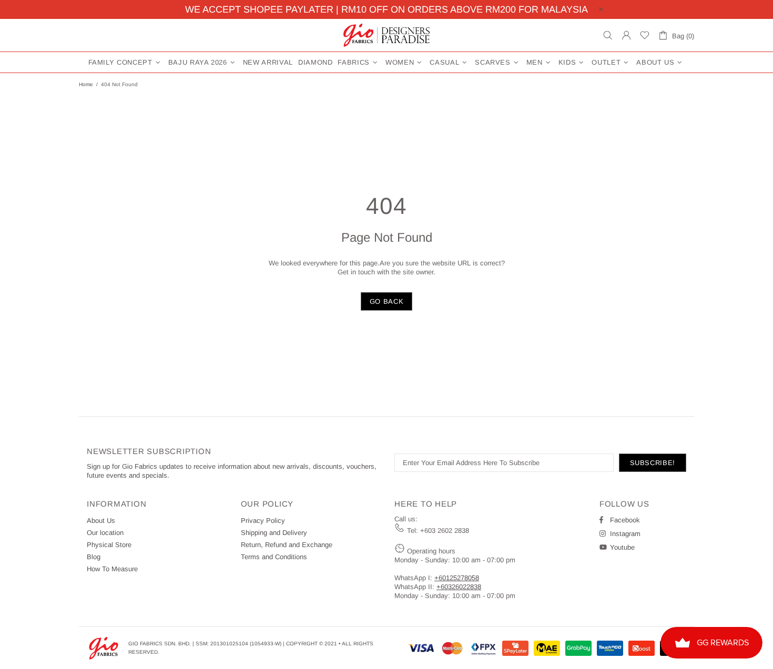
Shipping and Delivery (274, 533)
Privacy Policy (263, 520)
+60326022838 (458, 587)
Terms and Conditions (274, 557)
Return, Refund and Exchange (286, 545)
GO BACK (387, 301)
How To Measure (112, 569)
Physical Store (109, 545)
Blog (93, 557)
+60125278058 (456, 578)
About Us (101, 520)
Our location (105, 533)
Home (86, 84)
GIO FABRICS (386, 35)
